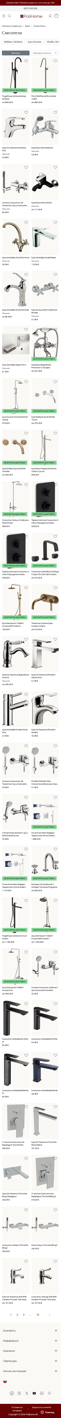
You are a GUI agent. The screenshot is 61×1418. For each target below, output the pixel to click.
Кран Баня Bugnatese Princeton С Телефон (41, 366)
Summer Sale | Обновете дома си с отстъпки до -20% (30, 3)
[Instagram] (19, 1393)
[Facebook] (12, 1393)
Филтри (16, 52)
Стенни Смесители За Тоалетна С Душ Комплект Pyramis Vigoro (14, 784)
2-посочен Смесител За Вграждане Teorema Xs (13, 1143)
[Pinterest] (49, 1393)
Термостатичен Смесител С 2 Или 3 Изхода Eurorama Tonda (44, 523)
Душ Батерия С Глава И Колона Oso (12, 989)
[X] (27, 1393)
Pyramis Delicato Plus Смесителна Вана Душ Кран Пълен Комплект (44, 784)
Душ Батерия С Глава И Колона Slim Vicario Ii (12, 624)
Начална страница (12, 25)
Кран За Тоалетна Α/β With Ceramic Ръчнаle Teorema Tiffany (14, 1299)
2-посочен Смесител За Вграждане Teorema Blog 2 (43, 1195)
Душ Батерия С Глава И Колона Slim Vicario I (42, 937)
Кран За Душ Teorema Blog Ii (44, 1245)
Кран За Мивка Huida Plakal (43, 257)
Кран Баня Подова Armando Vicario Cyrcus (44, 470)
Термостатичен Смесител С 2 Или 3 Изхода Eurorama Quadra (15, 574)
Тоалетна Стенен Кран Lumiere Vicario (42, 624)
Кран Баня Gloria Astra (41, 202)
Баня (27, 25)
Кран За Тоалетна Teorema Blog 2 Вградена (14, 1195)
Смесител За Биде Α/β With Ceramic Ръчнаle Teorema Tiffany (44, 1299)
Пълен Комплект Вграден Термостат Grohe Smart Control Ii (13, 887)
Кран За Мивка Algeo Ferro (14, 364)
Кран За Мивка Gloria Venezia (15, 310)
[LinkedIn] (42, 1393)
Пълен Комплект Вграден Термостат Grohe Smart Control (43, 835)
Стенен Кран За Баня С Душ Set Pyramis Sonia (15, 834)
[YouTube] (34, 1393)
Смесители (39, 25)
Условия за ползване (17, 1409)
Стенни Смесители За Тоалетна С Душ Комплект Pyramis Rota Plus (14, 205)
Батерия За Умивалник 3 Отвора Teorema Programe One (44, 887)
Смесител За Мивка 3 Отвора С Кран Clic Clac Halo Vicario (45, 573)
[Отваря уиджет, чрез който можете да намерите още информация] (47, 1412)
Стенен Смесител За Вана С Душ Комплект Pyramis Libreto (44, 990)
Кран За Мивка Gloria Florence (15, 257)
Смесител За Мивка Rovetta (44, 1039)
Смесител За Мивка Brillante (44, 1090)
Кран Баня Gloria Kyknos (42, 147)
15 (37, 1314)
